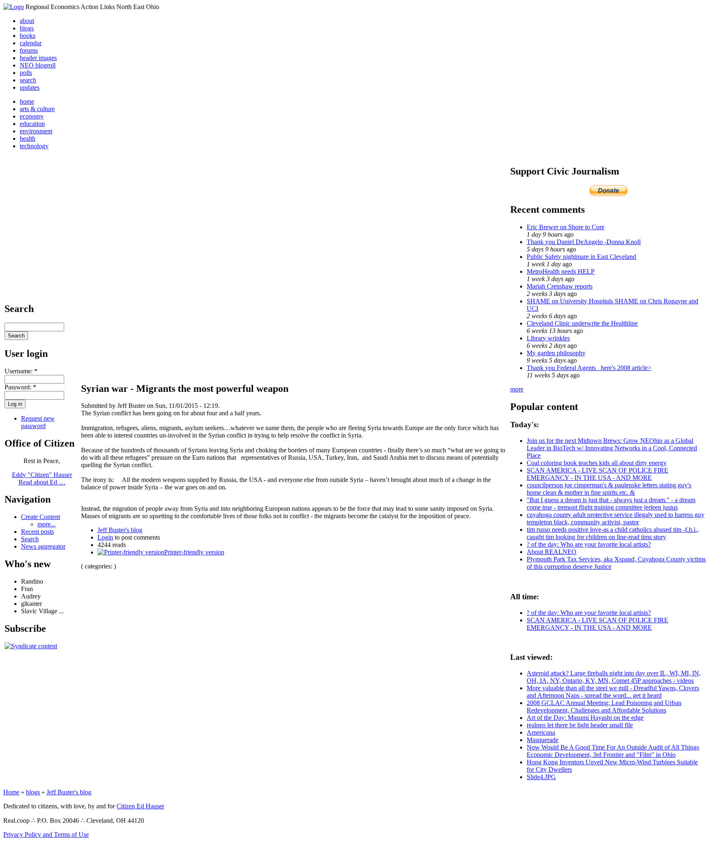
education (32, 123)
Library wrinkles (548, 338)
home (27, 101)
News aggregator (43, 546)
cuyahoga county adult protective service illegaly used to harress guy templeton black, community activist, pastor (615, 518)
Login (105, 537)
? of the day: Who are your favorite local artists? (589, 544)
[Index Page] (13, 6)
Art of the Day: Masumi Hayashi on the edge (585, 717)
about (27, 20)
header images (38, 57)
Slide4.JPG (541, 776)
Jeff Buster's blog (120, 529)
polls (26, 72)
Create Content (40, 516)
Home (11, 792)
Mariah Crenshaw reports (559, 286)
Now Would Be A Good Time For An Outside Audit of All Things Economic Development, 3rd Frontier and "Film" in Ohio (613, 751)
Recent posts (37, 531)
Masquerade (542, 739)
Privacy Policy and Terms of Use (46, 834)
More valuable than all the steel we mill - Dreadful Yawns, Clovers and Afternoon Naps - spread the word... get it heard (613, 691)
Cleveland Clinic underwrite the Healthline (582, 323)
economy (32, 116)
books (27, 35)
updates (30, 87)
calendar (31, 43)
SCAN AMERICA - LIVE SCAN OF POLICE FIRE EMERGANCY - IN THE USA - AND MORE (597, 474)
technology (34, 145)
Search (30, 538)
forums (29, 50)
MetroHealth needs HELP (561, 271)
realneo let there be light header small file (580, 725)
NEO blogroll (38, 65)
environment (36, 131)
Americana (541, 732)
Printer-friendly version (194, 552)
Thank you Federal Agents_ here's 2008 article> (589, 367)
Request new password (38, 422)
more (516, 389)
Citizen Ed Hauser (140, 806)
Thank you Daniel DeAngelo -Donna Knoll (584, 241)
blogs (27, 28)
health (27, 138)
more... (46, 524)
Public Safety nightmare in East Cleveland (581, 256)
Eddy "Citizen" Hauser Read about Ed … (42, 478)
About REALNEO (551, 551)
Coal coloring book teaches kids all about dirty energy (597, 462)
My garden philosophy (556, 352)
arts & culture (37, 108)
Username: (21, 371)
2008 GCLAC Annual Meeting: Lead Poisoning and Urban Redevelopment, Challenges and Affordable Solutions (604, 706)
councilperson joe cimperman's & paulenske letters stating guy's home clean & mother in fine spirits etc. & (609, 489)
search (28, 80)
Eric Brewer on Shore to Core (565, 226)
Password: (20, 387)
